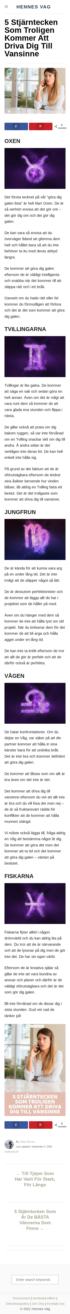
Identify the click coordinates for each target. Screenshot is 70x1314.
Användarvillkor (43, 1298)
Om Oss (38, 1304)
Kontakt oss (56, 1304)
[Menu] (6, 7)
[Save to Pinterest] (40, 126)
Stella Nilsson (27, 1141)
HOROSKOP (11, 1151)
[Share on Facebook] (16, 126)
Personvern (21, 1298)
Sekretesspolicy (17, 1304)
